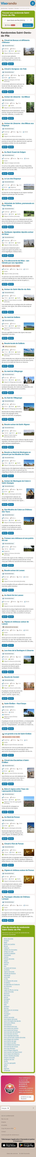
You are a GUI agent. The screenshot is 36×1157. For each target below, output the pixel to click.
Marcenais (7, 995)
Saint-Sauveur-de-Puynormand (13, 1052)
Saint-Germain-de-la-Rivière (12, 1032)
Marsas (6, 997)
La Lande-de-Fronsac (10, 968)
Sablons (6, 1015)
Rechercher (27, 25)
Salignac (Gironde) (9, 1057)
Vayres (6, 1065)
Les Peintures (8, 986)
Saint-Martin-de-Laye (10, 1041)
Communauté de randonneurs (10, 1135)
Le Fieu (6, 979)
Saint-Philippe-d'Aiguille (11, 1050)
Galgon (6, 960)
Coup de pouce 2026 (7, 1128)
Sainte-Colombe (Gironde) (11, 1056)
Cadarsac (6, 948)
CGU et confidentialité (7, 1116)
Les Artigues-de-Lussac (10, 981)
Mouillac (6, 1001)
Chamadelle (7, 955)
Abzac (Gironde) (8, 939)
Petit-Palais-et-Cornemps (11, 1010)
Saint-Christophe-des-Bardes (12, 1021)
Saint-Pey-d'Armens (9, 1048)
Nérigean (6, 1006)
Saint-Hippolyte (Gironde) (11, 1035)
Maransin (6, 993)
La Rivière (7, 970)
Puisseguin (7, 1013)
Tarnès (6, 1061)
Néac (5, 1004)
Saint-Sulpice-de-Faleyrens (11, 1054)
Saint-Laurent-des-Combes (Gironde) (14, 1037)
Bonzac (6, 946)
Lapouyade (7, 975)
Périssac (6, 1008)
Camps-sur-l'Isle (8, 951)
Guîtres (6, 964)
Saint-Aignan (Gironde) (10, 1019)
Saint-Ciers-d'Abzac (9, 1023)
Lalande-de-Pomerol (10, 973)
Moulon (6, 1003)
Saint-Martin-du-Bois (10, 1043)
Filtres (10, 25)
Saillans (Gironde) (9, 1017)
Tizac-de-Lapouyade (10, 1063)
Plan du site (4, 1119)
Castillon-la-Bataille (9, 953)
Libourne (6, 988)
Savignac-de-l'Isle (9, 1059)
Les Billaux (7, 982)
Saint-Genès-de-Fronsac (11, 1030)
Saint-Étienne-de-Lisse (10, 1026)
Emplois (3, 1122)
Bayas (5, 942)
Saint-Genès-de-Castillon (11, 1028)
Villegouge (7, 1070)
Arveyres (6, 940)
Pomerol (6, 1012)
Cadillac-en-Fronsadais (10, 950)
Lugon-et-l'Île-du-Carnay (11, 990)
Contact (3, 1131)
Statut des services (12, 1153)
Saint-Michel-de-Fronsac (11, 1046)
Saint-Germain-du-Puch (11, 1034)
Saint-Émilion (8, 1024)
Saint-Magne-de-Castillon (11, 1039)
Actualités (4, 1125)
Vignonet (6, 1068)
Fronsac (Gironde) (9, 959)
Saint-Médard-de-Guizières (12, 1045)
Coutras (6, 957)
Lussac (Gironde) (9, 992)
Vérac (5, 1066)
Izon (5, 966)
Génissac (6, 962)
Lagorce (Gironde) (9, 971)
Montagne (7, 999)
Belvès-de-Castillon (9, 944)
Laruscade (7, 977)
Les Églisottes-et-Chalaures (12, 984)
